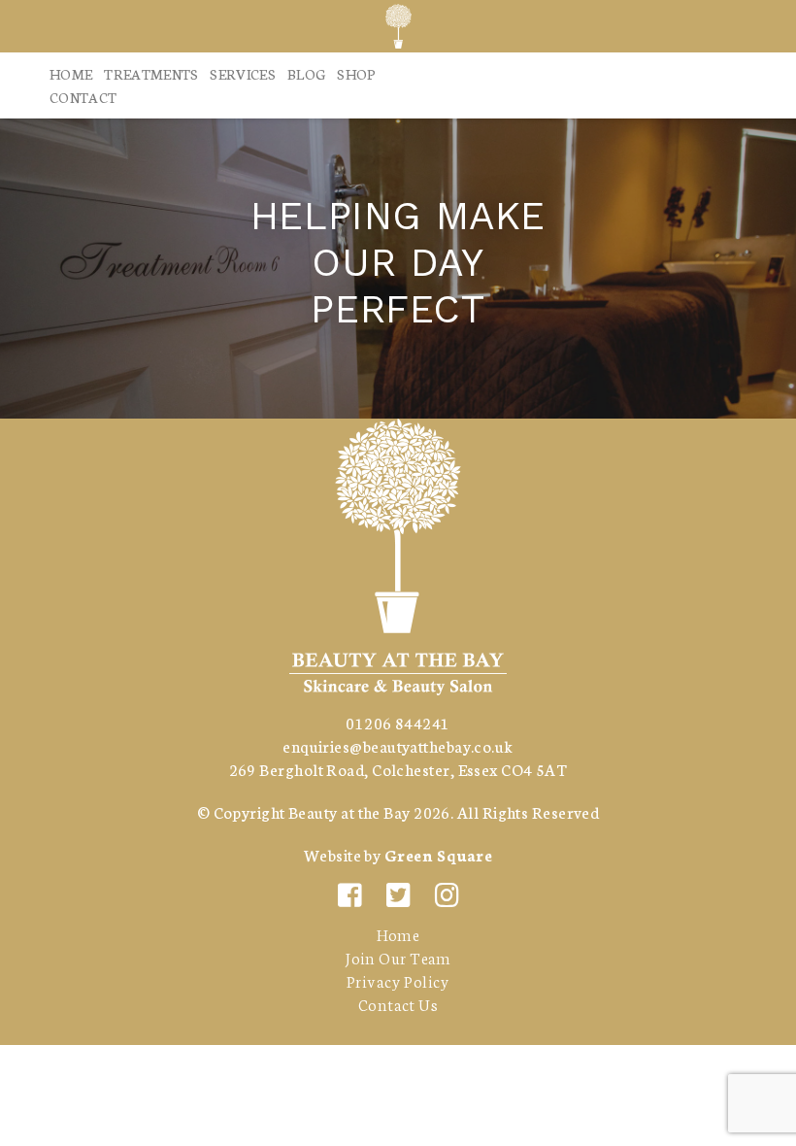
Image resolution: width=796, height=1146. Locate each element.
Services (243, 74)
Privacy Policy (398, 980)
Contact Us (398, 1004)
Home (71, 74)
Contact (83, 97)
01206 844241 (397, 722)
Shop (356, 74)
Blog (306, 74)
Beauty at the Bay (349, 811)
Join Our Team (398, 957)
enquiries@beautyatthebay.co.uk (398, 745)
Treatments (151, 74)
